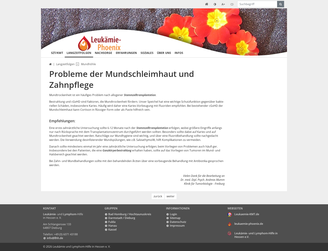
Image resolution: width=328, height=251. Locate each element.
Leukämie (49, 214)
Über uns (164, 53)
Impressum (177, 225)
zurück (158, 196)
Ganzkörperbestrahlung (116, 150)
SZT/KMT (57, 53)
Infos (179, 53)
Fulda (111, 222)
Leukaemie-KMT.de (246, 214)
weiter (171, 196)
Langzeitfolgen (79, 53)
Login (173, 214)
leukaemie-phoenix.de (248, 224)
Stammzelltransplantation (140, 95)
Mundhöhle (88, 64)
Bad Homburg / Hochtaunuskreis (129, 214)
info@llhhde (55, 238)
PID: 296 (118, 246)
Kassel (112, 229)
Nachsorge (103, 53)
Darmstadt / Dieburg (121, 218)
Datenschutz (178, 222)
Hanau (112, 225)
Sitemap (175, 218)
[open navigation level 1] (77, 64)
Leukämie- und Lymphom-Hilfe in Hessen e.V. (256, 235)
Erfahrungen (126, 53)
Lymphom (69, 214)
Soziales (147, 53)
